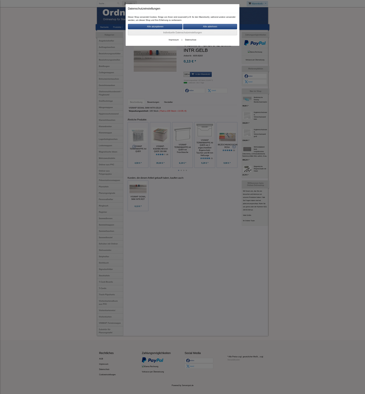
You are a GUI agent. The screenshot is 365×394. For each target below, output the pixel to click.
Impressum (174, 40)
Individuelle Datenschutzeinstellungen (182, 32)
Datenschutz (190, 40)
